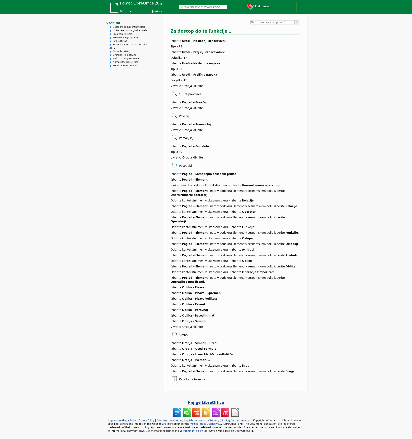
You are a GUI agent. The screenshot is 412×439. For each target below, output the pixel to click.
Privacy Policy (146, 420)
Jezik (155, 11)
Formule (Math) (121, 51)
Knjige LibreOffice (206, 402)
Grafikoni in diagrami (124, 54)
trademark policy (193, 431)
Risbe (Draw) (120, 40)
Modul (124, 11)
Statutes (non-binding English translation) (182, 420)
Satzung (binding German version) (229, 420)
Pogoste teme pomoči (125, 65)
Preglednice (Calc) (123, 33)
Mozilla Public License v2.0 (205, 423)
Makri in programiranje (126, 58)
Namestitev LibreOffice (125, 61)
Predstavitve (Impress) (125, 37)
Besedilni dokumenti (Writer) (129, 26)
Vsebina (113, 22)
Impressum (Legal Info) (122, 420)
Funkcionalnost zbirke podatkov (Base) (128, 46)
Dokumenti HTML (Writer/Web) (130, 30)
